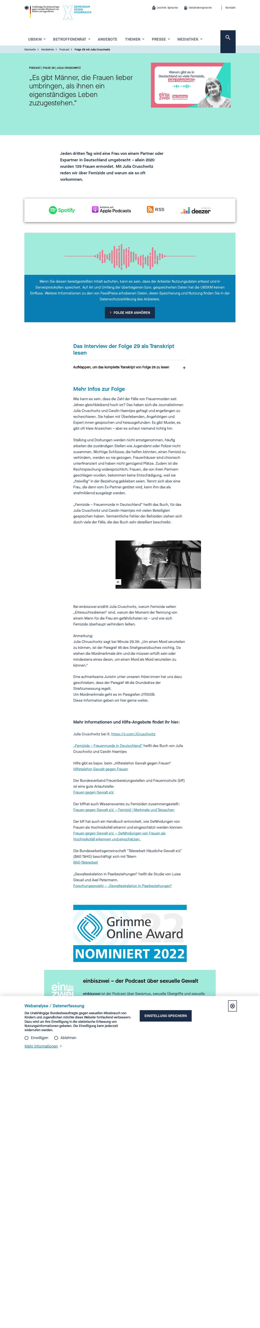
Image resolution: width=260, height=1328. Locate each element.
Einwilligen (39, 1038)
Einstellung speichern (165, 1015)
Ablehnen (68, 1038)
